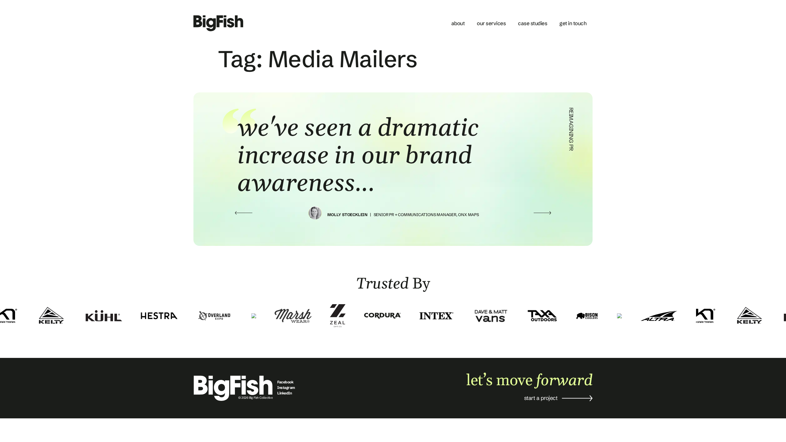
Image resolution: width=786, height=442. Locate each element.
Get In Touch (572, 23)
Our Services (491, 23)
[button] (243, 213)
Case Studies (532, 23)
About (458, 23)
